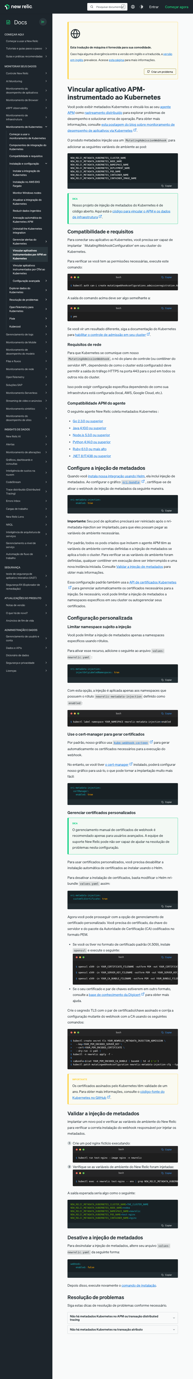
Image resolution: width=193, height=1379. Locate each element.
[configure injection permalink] (148, 468)
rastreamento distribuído (103, 112)
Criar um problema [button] (162, 71)
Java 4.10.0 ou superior (89, 428)
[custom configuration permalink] (135, 618)
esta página (116, 60)
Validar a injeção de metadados (139, 566)
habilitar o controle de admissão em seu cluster (110, 334)
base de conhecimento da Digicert (114, 994)
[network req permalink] (104, 344)
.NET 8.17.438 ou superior (92, 456)
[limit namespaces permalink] (134, 626)
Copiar (168, 185)
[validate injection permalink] (142, 1113)
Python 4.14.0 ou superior (92, 442)
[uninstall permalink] (146, 1237)
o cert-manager (117, 764)
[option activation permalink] (138, 812)
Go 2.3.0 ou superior (88, 421)
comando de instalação (139, 1285)
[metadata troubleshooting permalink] (127, 1297)
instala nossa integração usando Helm (116, 476)
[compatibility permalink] (136, 231)
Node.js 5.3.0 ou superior (91, 435)
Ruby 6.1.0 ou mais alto (89, 449)
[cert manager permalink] (147, 734)
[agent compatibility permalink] (128, 403)
